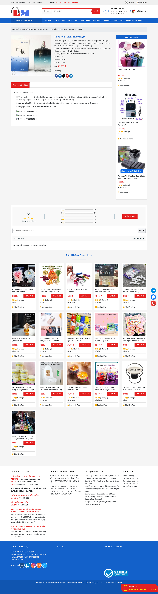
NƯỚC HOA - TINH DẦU (48, 29)
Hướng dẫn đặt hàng (134, 20)
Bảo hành (107, 20)
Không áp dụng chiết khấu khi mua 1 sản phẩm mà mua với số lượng (65, 487)
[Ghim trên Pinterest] (67, 76)
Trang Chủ (47, 20)
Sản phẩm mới (59, 20)
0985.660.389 (21, 484)
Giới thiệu (97, 20)
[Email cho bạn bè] (63, 76)
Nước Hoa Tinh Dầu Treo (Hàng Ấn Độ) (21, 339)
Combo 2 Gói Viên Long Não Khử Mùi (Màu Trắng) (134, 290)
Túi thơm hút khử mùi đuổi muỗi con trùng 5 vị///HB (50, 290)
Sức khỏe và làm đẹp (29, 29)
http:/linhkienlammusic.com (29, 479)
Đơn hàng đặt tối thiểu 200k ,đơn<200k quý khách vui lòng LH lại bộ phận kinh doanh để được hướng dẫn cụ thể (100, 496)
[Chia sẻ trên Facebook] (56, 76)
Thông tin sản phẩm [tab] (20, 85)
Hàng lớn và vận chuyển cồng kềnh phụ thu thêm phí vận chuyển (100, 503)
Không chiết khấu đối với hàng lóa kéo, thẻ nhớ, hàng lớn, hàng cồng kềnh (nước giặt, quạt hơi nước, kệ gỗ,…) (64, 479)
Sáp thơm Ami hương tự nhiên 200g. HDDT (105, 339)
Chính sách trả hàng (130, 486)
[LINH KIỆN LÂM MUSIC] (25, 11)
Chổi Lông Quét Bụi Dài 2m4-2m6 (130, 176)
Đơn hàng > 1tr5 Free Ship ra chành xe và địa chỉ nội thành (102, 482)
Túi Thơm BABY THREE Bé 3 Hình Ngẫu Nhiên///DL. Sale (134, 339)
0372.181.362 (24, 498)
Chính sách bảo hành (130, 484)
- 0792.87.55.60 (32, 484)
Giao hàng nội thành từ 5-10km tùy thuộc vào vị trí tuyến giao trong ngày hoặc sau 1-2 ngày (102, 477)
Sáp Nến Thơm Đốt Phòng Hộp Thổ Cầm (77, 388)
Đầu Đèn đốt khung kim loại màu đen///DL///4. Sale (134, 388)
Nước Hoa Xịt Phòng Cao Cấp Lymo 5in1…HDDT (78, 339)
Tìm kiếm (96, 11)
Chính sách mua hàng (130, 478)
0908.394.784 (23, 505)
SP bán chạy (72, 20)
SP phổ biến (85, 20)
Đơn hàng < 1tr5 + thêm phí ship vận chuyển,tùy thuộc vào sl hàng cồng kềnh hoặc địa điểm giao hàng (102, 488)
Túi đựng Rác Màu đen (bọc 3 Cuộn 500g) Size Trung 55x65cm (131, 124)
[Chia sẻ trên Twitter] (60, 76)
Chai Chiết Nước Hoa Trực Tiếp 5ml (77, 290)
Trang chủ (15, 29)
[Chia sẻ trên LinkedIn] (71, 76)
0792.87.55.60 (61, 2)
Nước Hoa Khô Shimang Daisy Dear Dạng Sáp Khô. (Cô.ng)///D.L (50, 339)
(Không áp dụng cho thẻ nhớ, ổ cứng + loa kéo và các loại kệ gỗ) (65, 492)
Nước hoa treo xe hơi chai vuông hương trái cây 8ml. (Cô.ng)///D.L (22, 437)
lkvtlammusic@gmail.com (26, 481)
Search (141, 231)
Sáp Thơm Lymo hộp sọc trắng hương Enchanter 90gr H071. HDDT (23, 388)
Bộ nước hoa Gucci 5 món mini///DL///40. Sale (105, 290)
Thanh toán (118, 20)
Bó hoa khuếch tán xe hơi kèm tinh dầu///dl (22, 290)
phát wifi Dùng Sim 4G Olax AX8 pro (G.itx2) (130, 70)
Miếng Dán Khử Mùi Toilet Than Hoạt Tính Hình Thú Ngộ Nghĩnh (51, 388)
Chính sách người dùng (131, 481)
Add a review (130, 216)
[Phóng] (13, 73)
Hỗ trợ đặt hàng (128, 476)
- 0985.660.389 (72, 2)
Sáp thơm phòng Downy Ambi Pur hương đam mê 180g (105, 388)
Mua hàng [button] (29, 296)
